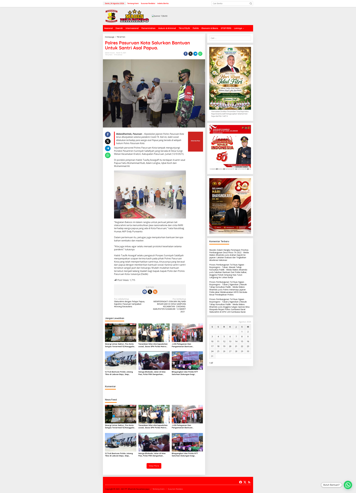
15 (242, 341)
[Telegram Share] (195, 54)
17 (212, 346)
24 (212, 351)
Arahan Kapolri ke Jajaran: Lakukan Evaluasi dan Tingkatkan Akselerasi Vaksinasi (227, 257)
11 (218, 341)
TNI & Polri (109, 55)
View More (154, 465)
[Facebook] (144, 292)
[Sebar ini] (186, 54)
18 (218, 346)
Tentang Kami (159, 489)
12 (224, 341)
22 (242, 346)
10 (212, 341)
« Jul (211, 362)
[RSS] (155, 292)
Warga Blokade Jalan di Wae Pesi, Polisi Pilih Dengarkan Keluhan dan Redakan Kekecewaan (151, 373)
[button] (250, 3)
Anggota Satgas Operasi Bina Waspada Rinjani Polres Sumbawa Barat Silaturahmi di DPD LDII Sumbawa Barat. (229, 309)
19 (224, 346)
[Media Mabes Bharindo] (127, 15)
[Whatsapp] (200, 54)
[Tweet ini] (190, 54)
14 (236, 341)
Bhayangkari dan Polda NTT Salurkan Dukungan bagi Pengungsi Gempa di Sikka (185, 373)
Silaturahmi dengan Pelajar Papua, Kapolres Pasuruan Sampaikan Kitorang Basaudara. (129, 303)
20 (230, 346)
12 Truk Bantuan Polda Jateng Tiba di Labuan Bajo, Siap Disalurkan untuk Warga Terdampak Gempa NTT (119, 373)
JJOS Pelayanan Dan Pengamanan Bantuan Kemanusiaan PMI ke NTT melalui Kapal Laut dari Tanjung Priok (187, 345)
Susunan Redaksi (175, 489)
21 (236, 346)
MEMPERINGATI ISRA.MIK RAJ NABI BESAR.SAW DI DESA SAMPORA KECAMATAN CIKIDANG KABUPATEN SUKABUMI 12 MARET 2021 (169, 305)
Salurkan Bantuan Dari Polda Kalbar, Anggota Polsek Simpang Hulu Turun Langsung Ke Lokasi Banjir (228, 275)
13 (230, 341)
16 (248, 341)
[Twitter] (150, 292)
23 (248, 346)
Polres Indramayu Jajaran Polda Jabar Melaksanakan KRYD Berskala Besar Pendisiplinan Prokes (228, 292)
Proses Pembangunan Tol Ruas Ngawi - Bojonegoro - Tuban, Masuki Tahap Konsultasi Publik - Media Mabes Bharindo (228, 267)
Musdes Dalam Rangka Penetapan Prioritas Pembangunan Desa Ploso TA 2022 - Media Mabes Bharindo (229, 252)
